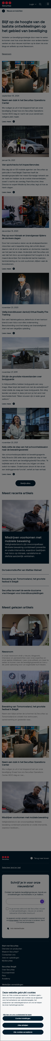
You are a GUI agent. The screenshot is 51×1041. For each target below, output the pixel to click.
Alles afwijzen (23, 1025)
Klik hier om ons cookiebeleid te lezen (17, 1015)
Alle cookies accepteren (22, 1032)
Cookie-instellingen (22, 1018)
